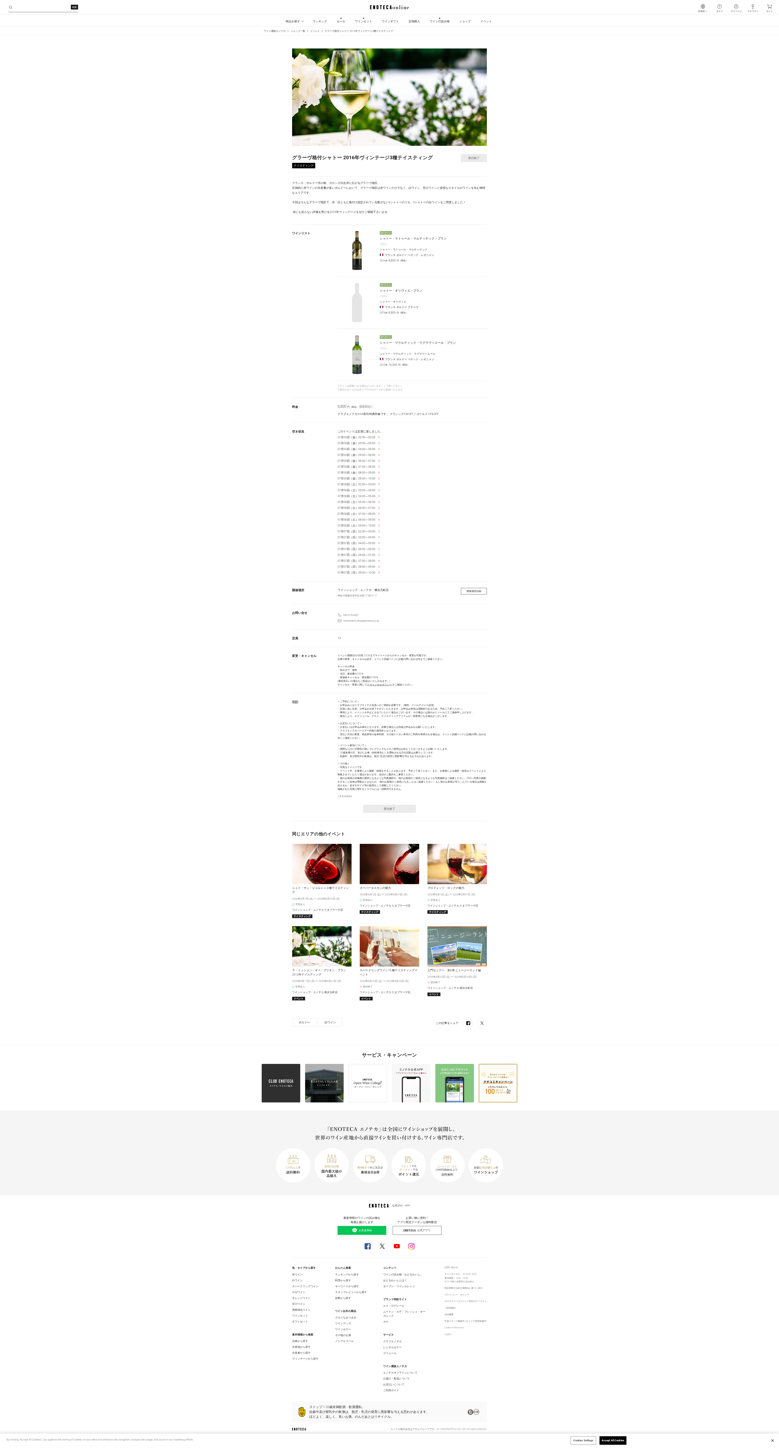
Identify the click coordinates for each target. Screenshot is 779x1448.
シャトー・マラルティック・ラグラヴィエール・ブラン (418, 343)
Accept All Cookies (613, 1440)
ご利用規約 (450, 1308)
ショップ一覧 (298, 31)
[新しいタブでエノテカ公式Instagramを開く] (411, 1246)
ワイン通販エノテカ (275, 31)
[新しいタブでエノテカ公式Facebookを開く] (367, 1246)
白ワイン (330, 1022)
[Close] (772, 1440)
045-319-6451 (351, 615)
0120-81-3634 (469, 1274)
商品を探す (293, 21)
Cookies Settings (583, 1440)
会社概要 (448, 1314)
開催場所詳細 (474, 591)
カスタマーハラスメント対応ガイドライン (465, 1301)
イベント (315, 31)
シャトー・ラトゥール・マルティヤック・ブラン (413, 238)
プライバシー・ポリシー (456, 1294)
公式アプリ (423, 1230)
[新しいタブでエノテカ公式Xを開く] (382, 1246)
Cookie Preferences (454, 1327)
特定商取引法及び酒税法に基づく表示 (463, 1288)
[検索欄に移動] (10, 7)
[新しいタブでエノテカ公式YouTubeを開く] (397, 1246)
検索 (74, 7)
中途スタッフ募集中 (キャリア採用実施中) (465, 1321)
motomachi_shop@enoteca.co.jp (361, 620)
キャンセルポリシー (380, 684)
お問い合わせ (451, 1267)
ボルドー (304, 1022)
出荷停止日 (461, 1281)
